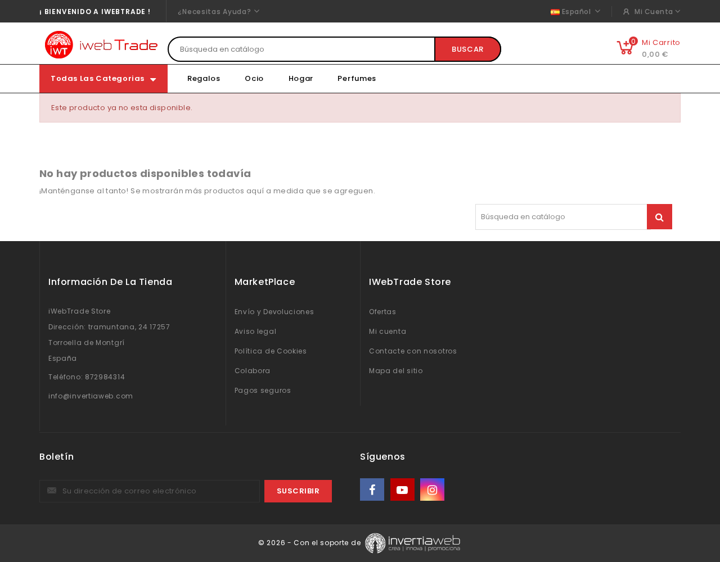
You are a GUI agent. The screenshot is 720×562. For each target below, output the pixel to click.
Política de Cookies (271, 351)
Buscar (468, 49)
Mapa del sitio (396, 370)
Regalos (203, 78)
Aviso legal (256, 331)
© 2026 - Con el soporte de (310, 542)
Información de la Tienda (110, 281)
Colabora (253, 370)
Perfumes (357, 78)
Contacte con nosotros (413, 351)
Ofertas (383, 311)
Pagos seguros (263, 390)
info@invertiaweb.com (90, 396)
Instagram (433, 489)
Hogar (301, 78)
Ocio (254, 78)
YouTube (403, 489)
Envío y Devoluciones (274, 311)
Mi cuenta (387, 331)
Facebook (373, 489)
